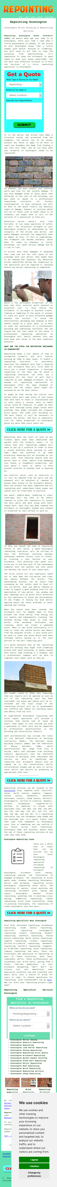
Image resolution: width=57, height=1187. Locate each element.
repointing (47, 814)
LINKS (27, 17)
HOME (20, 17)
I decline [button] (34, 1166)
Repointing (9, 788)
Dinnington (9, 791)
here (49, 980)
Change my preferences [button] (34, 1174)
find (12, 925)
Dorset (7, 1103)
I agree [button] (34, 1159)
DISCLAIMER (49, 17)
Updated (6, 1156)
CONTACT (40, 17)
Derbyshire (9, 1106)
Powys (7, 1108)
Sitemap (6, 1154)
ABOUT (33, 17)
